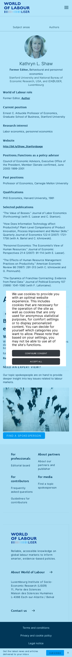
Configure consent (36, 353)
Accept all (36, 361)
